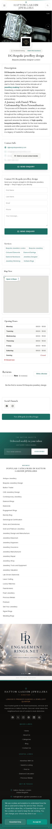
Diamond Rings (8, 501)
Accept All (37, 822)
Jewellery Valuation (10, 570)
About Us (26, 735)
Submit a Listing (26, 765)
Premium (6, 602)
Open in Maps (11, 279)
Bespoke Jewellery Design (13, 483)
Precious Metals (9, 597)
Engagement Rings (10, 510)
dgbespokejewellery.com (16, 147)
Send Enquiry (27, 167)
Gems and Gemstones (11, 524)
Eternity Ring (7, 515)
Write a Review (41, 374)
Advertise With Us (26, 761)
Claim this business (34, 51)
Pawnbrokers (8, 588)
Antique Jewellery (9, 478)
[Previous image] (3, 26)
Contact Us (26, 748)
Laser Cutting (8, 579)
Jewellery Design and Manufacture (16, 533)
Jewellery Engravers (10, 542)
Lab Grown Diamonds (11, 575)
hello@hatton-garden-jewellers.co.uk (27, 797)
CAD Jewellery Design (11, 492)
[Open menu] (4, 5)
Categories (26, 739)
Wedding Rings (8, 616)
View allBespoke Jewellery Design (26, 417)
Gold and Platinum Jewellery (13, 529)
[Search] (47, 5)
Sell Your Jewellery (10, 607)
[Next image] (48, 26)
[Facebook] (13, 717)
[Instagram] (23, 717)
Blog (26, 744)
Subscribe (40, 451)
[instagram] (12, 406)
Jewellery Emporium (10, 538)
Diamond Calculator (26, 774)
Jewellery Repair (9, 556)
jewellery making (11, 87)
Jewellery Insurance (10, 547)
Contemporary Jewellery (12, 497)
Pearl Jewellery (9, 593)
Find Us (26, 769)
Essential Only (15, 822)
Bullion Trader (8, 487)
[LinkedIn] (34, 717)
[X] (18, 717)
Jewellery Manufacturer (12, 552)
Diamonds (6, 506)
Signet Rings (7, 611)
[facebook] (6, 406)
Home (26, 731)
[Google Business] (39, 717)
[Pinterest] (29, 717)
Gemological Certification (12, 520)
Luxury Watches (9, 584)
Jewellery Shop (9, 561)
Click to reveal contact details (27, 156)
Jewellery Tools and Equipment (14, 565)
